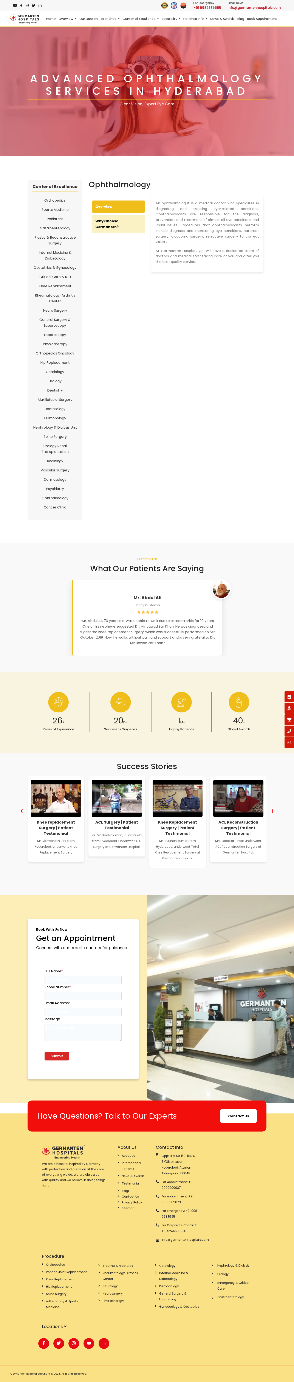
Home (51, 18)
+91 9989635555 (207, 7)
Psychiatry (55, 488)
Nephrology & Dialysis (233, 1265)
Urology (55, 381)
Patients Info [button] (194, 18)
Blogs (126, 1191)
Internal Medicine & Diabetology (55, 255)
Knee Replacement (55, 286)
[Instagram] (27, 5)
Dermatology (55, 479)
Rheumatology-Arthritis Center (55, 298)
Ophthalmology (55, 498)
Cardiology (55, 371)
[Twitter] (33, 5)
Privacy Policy (132, 1202)
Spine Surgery (55, 436)
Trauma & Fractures (118, 1266)
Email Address (58, 1003)
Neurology (110, 1286)
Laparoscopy (55, 334)
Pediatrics (55, 218)
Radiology (55, 461)
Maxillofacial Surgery (55, 399)
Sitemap (128, 1208)
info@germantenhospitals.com (254, 7)
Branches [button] (109, 18)
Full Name (54, 971)
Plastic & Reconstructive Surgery (55, 240)
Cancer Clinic (55, 507)
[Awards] (289, 719)
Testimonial (130, 1183)
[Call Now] (289, 731)
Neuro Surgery (55, 310)
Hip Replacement (55, 362)
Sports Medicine (55, 209)
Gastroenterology (55, 228)
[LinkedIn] (40, 5)
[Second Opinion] (289, 708)
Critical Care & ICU (55, 276)
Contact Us (238, 1116)
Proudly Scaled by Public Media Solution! (257, 1374)
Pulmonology (55, 418)
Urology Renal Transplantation (55, 448)
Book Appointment (262, 18)
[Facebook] (21, 5)
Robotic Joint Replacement (66, 1272)
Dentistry (55, 390)
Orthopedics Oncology (55, 353)
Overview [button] (66, 18)
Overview (103, 206)
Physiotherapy (55, 344)
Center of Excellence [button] (139, 18)
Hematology (55, 408)
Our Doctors (89, 18)
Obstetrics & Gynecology (55, 267)
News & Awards (222, 18)
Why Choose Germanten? (107, 224)
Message (52, 1019)
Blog (240, 18)
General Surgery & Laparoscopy (55, 322)
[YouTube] (15, 5)
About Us (128, 1155)
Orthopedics (55, 200)
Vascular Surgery (55, 470)
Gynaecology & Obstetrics (179, 1306)
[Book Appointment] (289, 696)
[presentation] (21, 810)
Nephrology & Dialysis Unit (55, 427)
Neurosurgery (113, 1293)
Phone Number (58, 987)
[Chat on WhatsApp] (289, 742)
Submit (57, 1056)
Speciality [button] (170, 18)
